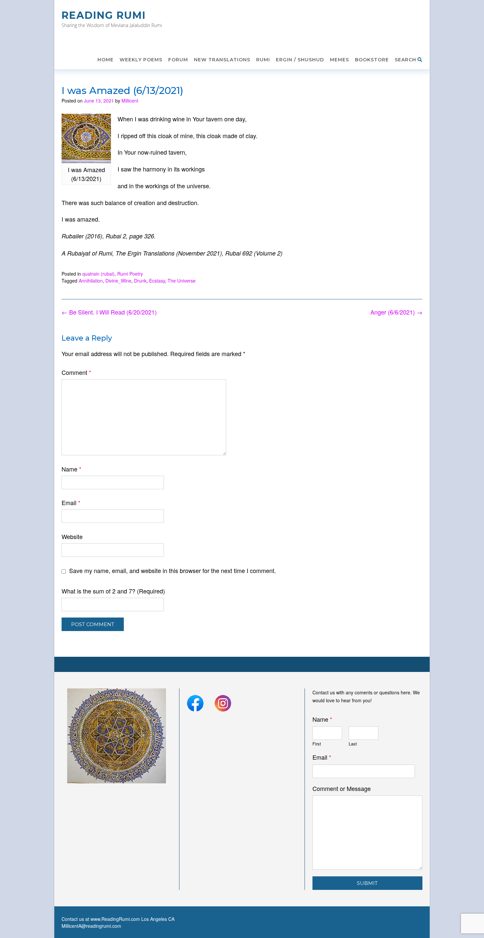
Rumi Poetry (130, 273)
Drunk (140, 280)
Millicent (129, 100)
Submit (367, 883)
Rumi (263, 60)
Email (71, 502)
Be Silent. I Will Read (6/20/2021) (109, 312)
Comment (76, 372)
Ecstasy (157, 280)
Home (105, 60)
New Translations (222, 60)
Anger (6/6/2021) (396, 312)
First (316, 744)
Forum (178, 60)
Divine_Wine (118, 280)
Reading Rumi (104, 15)
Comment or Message (341, 788)
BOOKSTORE (372, 60)
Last (353, 744)
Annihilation (91, 280)
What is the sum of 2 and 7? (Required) (113, 591)
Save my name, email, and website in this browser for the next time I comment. (172, 570)
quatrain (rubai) (98, 273)
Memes (339, 60)
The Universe (182, 280)
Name (71, 469)
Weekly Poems (141, 60)
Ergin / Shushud (300, 60)
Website (72, 536)
